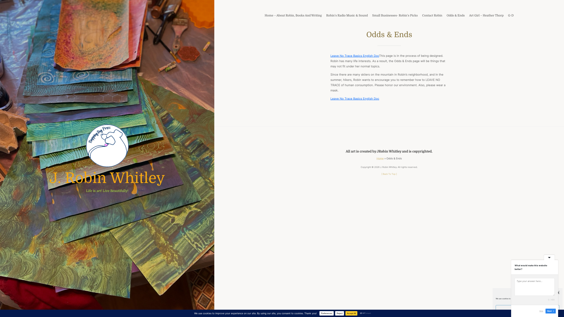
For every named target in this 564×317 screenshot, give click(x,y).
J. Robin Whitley (107, 178)
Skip (541, 311)
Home (380, 158)
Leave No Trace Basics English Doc (354, 56)
